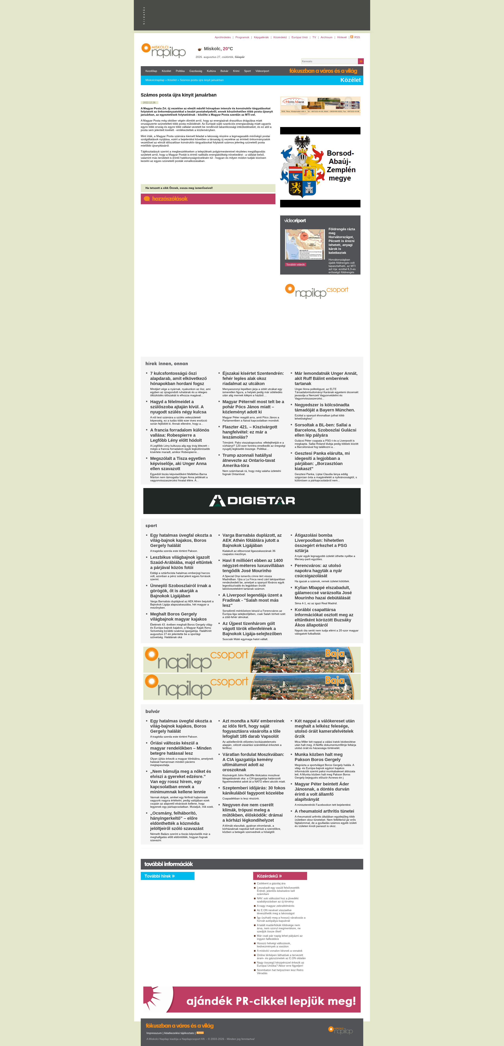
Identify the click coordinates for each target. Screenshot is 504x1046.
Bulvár (224, 70)
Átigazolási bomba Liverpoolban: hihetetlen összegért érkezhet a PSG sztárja (321, 543)
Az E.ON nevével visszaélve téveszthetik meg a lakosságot (276, 912)
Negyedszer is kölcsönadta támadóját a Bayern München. (325, 407)
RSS (357, 37)
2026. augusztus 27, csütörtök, (220, 56)
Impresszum (154, 1033)
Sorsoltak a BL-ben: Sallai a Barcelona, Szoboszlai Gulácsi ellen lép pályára (325, 430)
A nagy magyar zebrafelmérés (275, 905)
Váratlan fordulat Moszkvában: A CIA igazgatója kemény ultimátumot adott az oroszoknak (253, 762)
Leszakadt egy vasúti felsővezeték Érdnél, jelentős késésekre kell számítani (278, 891)
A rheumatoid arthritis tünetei (324, 811)
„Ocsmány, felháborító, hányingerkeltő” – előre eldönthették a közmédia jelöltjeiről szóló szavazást (176, 821)
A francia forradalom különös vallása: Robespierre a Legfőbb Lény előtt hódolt (179, 435)
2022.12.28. (149, 102)
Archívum (327, 37)
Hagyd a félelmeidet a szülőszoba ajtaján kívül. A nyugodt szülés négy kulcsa (178, 406)
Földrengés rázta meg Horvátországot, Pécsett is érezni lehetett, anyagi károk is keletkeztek (342, 241)
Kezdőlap (151, 70)
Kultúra (211, 70)
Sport (247, 70)
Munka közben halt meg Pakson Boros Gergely (319, 757)
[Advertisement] (223, 915)
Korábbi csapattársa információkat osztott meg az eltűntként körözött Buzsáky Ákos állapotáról (324, 617)
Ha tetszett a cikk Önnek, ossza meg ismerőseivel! (179, 187)
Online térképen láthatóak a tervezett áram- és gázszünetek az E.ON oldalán (281, 956)
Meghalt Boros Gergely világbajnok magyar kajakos (178, 617)
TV (314, 37)
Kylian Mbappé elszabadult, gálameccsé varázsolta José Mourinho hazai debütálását (323, 592)
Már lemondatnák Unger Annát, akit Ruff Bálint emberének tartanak (326, 378)
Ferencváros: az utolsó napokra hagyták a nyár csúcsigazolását (318, 570)
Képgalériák (261, 37)
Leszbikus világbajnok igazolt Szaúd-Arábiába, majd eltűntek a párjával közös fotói (181, 562)
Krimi (236, 70)
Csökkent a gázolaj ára (271, 883)
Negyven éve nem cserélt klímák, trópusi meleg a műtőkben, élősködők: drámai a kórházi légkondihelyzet (252, 812)
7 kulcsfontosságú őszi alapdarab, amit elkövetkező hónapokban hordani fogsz (178, 378)
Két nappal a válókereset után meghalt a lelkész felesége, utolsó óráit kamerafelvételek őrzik (325, 728)
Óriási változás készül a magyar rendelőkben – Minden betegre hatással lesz (180, 748)
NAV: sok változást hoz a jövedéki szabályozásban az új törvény (277, 900)
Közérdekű (280, 37)
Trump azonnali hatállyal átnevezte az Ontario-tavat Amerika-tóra (248, 460)
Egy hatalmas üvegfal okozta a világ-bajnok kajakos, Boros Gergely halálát (181, 540)
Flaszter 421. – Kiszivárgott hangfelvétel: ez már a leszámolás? (249, 432)
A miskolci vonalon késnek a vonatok (279, 950)
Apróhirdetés (223, 37)
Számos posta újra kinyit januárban (202, 80)
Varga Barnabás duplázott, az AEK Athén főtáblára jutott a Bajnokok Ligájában (252, 540)
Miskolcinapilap (154, 80)
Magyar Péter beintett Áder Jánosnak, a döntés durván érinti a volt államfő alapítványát (322, 791)
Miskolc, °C (218, 48)
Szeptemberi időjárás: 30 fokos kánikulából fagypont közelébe (253, 790)
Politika (180, 70)
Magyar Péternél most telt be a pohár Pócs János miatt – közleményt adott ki (253, 406)
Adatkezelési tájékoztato (179, 1033)
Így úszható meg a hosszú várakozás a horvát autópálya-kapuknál (281, 919)
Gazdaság (195, 70)
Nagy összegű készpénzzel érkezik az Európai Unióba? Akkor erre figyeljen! (280, 964)
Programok (242, 37)
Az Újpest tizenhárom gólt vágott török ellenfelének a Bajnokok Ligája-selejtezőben (252, 628)
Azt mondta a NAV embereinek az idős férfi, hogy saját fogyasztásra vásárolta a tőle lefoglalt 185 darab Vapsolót (253, 728)
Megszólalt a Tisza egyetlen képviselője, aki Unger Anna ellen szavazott (178, 463)
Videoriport (262, 70)
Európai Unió (300, 37)
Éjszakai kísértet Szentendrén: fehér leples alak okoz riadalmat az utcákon (253, 378)
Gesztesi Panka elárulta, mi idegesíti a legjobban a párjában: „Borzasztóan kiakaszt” (322, 461)
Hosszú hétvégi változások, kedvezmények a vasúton (274, 945)
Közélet (166, 70)
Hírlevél (342, 37)
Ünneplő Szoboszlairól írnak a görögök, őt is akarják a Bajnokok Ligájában (180, 590)
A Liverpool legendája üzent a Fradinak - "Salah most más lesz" (252, 600)
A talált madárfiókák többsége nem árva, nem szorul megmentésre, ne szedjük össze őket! (279, 928)
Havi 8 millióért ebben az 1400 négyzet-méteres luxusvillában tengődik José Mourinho (253, 565)
